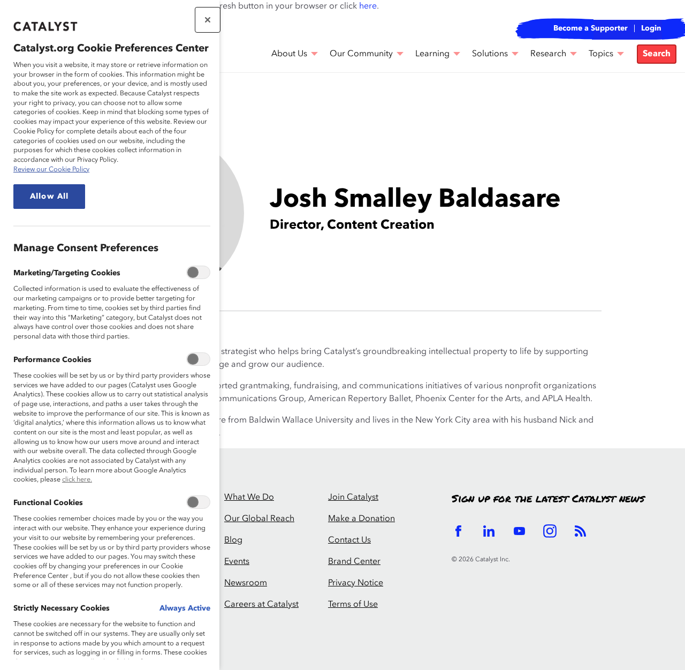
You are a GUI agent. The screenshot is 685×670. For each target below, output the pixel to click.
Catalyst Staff (142, 103)
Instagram (550, 531)
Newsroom (245, 583)
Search (657, 54)
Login (651, 28)
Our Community (361, 54)
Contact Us (349, 540)
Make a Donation (361, 519)
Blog (233, 540)
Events (236, 562)
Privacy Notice (355, 583)
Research (548, 54)
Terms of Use (353, 604)
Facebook (458, 531)
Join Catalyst (353, 497)
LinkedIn (489, 531)
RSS (580, 531)
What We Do (249, 497)
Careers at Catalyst (261, 604)
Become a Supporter (590, 28)
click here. (77, 479)
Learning (432, 54)
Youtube (519, 531)
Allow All (49, 196)
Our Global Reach (259, 519)
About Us (289, 54)
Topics (601, 54)
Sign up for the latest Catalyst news (548, 499)
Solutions (490, 54)
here (368, 6)
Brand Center (354, 562)
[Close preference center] (207, 20)
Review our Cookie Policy (51, 169)
